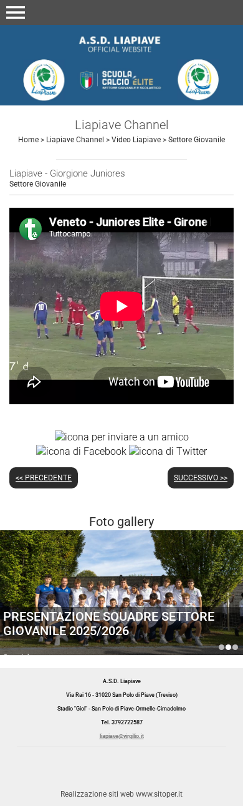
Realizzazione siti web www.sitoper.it (121, 794)
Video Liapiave (136, 139)
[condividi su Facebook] (81, 451)
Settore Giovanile (196, 139)
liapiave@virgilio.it (122, 736)
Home (28, 139)
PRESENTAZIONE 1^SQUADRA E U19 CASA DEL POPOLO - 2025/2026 (221, 647)
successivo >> (200, 477)
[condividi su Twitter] (168, 451)
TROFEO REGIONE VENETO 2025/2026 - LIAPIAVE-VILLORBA (235, 647)
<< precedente (44, 477)
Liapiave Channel (75, 139)
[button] (15, 12)
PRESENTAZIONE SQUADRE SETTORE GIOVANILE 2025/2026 (108, 623)
